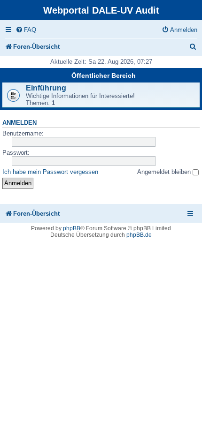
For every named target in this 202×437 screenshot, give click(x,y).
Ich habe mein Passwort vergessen (50, 171)
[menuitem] (26, 30)
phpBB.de (139, 235)
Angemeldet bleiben (165, 171)
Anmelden (19, 123)
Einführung (46, 88)
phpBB (71, 228)
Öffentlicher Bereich (103, 75)
